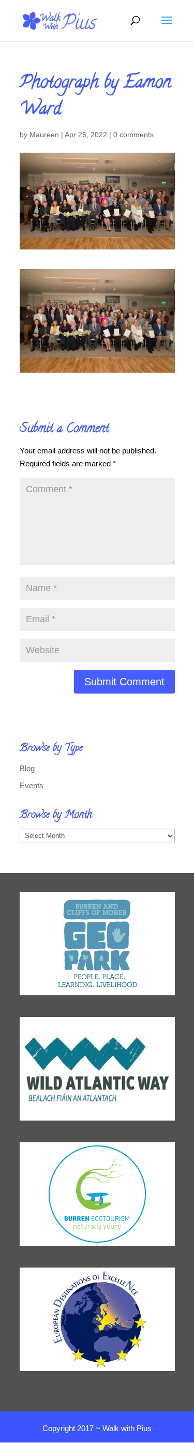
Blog (27, 768)
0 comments (133, 134)
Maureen (44, 134)
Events (31, 785)
